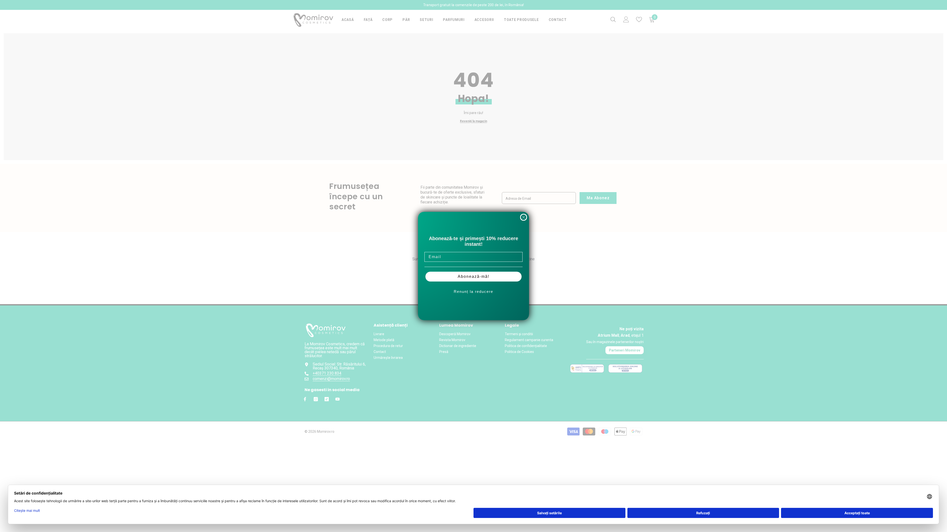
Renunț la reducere (473, 291)
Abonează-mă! (473, 276)
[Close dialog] (524, 217)
